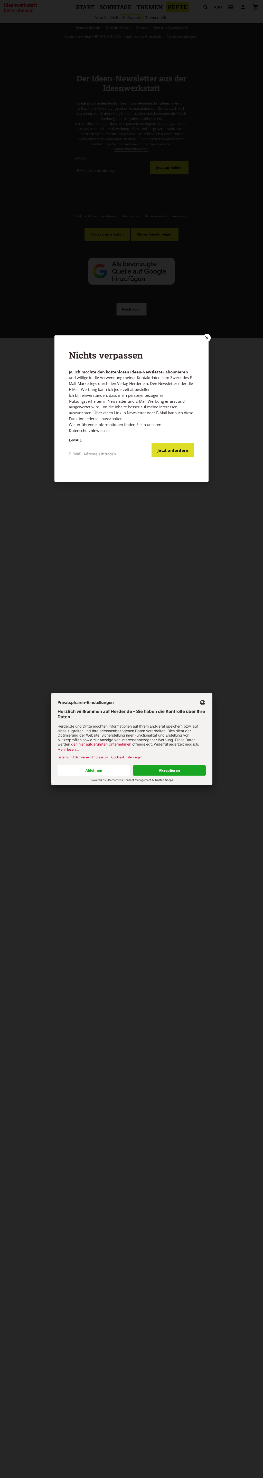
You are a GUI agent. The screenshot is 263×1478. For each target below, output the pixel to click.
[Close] (206, 338)
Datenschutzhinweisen (89, 430)
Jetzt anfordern (173, 450)
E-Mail (75, 440)
